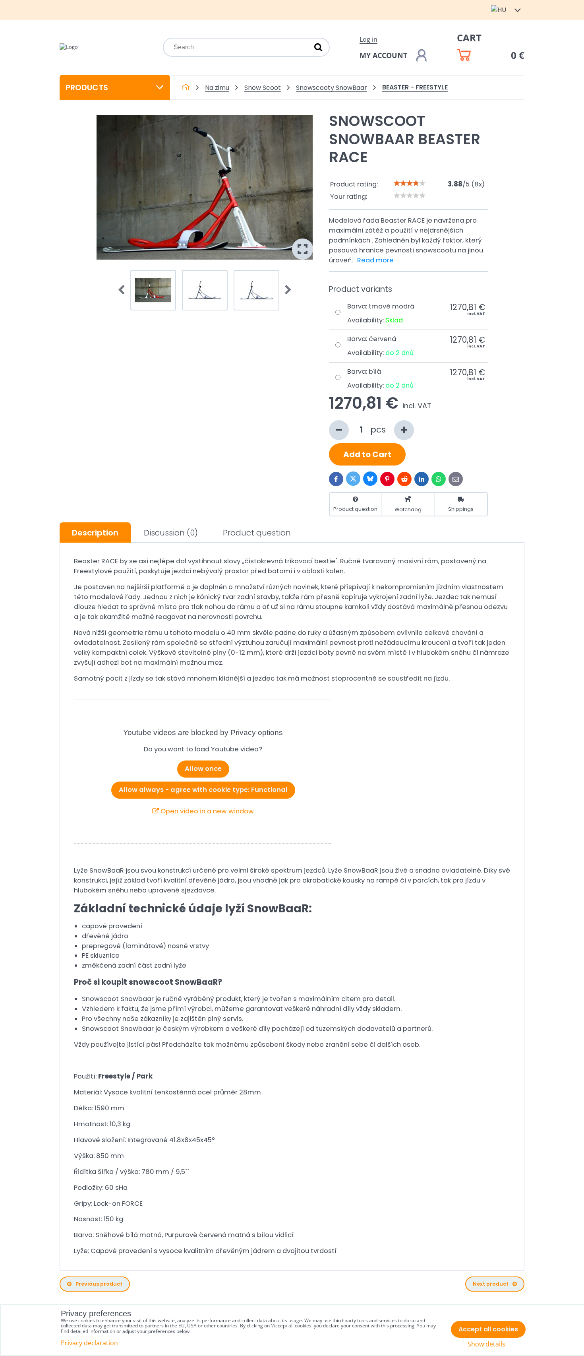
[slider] (409, 183)
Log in (368, 39)
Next (285, 290)
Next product (491, 1283)
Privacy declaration (89, 1343)
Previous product (98, 1283)
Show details (486, 1344)
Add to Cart (367, 454)
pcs (379, 429)
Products (87, 87)
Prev (124, 290)
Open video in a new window (206, 811)
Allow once (203, 768)
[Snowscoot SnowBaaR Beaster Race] (205, 187)
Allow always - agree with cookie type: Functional (203, 789)
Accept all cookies (488, 1329)
